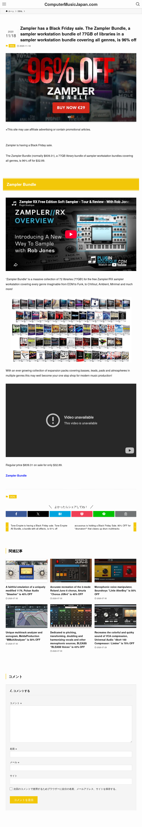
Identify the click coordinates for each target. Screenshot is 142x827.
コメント (16, 703)
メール (14, 762)
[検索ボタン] (138, 4)
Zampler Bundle (16, 475)
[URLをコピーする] (125, 514)
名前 (13, 748)
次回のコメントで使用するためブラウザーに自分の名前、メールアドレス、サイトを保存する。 (66, 788)
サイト (13, 775)
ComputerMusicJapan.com (71, 4)
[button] (16, 514)
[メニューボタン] (4, 4)
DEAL (12, 45)
